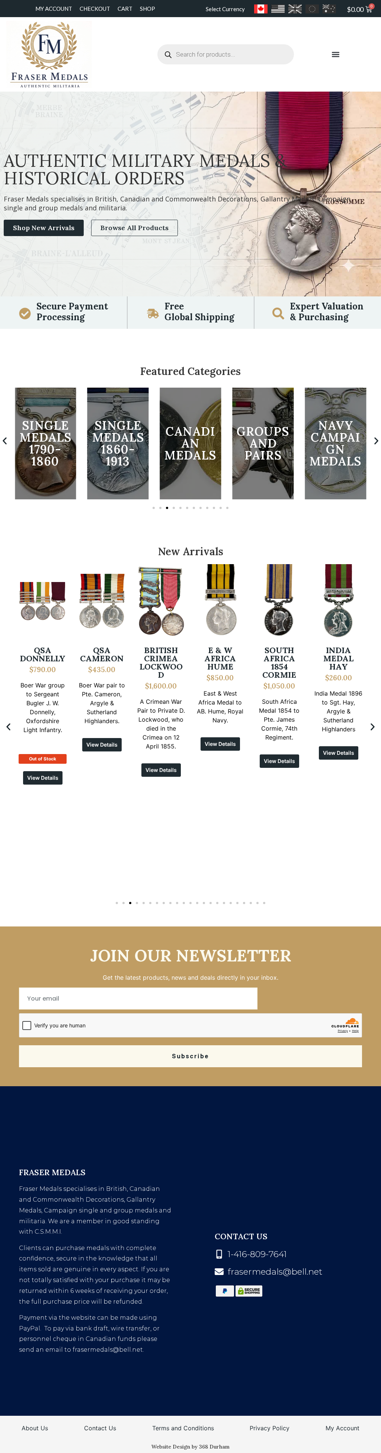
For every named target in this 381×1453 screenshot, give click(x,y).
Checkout (95, 8)
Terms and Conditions (183, 1428)
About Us (35, 1428)
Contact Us (100, 1428)
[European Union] (312, 8)
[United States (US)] (278, 8)
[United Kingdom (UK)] (295, 8)
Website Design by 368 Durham (190, 1446)
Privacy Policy (269, 1428)
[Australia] (329, 8)
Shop (147, 8)
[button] (335, 54)
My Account (53, 8)
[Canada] (261, 8)
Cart (125, 8)
